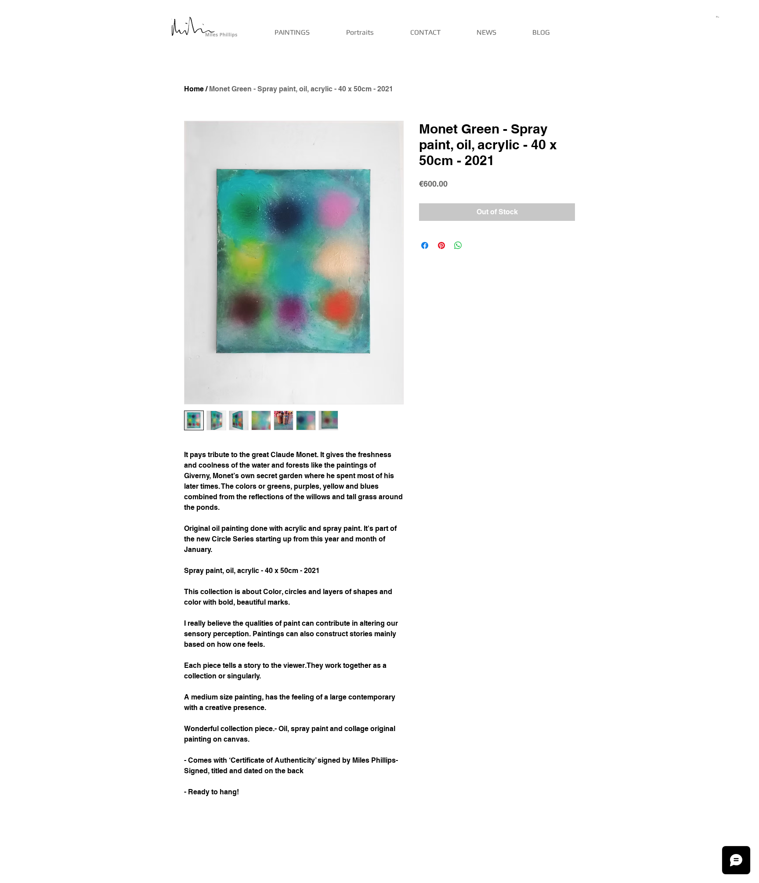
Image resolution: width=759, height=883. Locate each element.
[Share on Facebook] (424, 245)
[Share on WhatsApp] (458, 245)
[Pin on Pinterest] (441, 245)
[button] (718, 17)
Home (194, 89)
